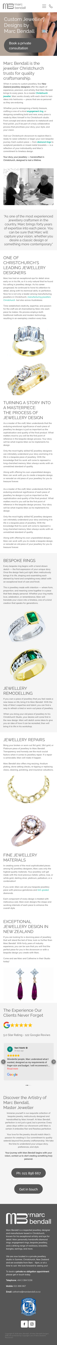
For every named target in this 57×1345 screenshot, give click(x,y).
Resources (9, 1337)
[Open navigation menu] (44, 6)
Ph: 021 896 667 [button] (28, 1173)
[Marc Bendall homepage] (22, 6)
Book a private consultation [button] (20, 45)
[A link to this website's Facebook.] (24, 1324)
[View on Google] (9, 1049)
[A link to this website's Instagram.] (31, 1324)
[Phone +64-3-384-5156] (50, 6)
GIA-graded (43, 889)
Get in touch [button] (28, 1189)
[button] (3, 1062)
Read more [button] (12, 1069)
